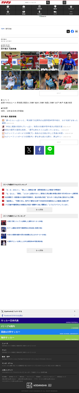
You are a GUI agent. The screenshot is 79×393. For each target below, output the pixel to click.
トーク (50, 152)
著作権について (13, 376)
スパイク (33, 345)
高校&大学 (19, 345)
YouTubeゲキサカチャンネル (9, 359)
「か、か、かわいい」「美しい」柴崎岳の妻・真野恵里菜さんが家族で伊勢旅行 (33, 190)
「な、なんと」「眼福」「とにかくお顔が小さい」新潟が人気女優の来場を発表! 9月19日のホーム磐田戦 (41, 193)
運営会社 (22, 376)
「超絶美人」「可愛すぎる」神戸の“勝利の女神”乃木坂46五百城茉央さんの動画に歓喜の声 (37, 201)
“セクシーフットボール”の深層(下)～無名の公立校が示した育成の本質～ (38, 133)
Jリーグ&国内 (11, 345)
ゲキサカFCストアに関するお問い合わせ (12, 381)
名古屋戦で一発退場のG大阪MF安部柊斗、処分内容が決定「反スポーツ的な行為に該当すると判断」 (40, 197)
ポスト (29, 152)
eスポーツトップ (32, 365)
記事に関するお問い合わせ (25, 379)
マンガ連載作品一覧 (21, 365)
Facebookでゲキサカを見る (13, 315)
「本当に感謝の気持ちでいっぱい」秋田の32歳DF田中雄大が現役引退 (37, 127)
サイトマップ (30, 376)
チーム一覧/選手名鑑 (42, 372)
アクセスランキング (18, 372)
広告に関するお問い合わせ (9, 379)
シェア (39, 152)
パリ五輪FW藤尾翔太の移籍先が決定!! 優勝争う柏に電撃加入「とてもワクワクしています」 (37, 205)
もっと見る (39, 209)
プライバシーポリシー (49, 376)
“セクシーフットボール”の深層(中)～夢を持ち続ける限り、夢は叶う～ (37, 137)
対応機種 (4, 376)
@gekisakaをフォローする (13, 311)
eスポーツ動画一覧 (56, 365)
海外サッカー (26, 345)
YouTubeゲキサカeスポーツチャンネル (28, 359)
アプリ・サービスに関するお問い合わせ (44, 379)
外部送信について (61, 376)
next (59, 93)
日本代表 (4, 345)
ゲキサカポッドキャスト (45, 359)
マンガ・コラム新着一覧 (8, 365)
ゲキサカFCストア (7, 372)
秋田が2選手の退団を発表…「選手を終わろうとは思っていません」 (36, 130)
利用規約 (38, 376)
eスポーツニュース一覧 (43, 365)
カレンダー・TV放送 (30, 372)
